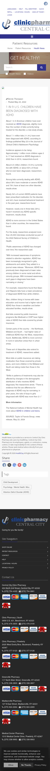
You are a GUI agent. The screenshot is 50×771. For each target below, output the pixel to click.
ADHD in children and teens (28, 410)
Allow (10, 765)
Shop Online (7, 547)
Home (10, 48)
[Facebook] (46, 3)
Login (9, 15)
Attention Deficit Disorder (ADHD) (16, 492)
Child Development (10, 482)
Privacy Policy (8, 567)
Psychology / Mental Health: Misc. (16, 487)
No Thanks (26, 765)
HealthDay (20, 453)
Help (21, 9)
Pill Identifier (31, 9)
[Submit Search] (41, 67)
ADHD (19, 124)
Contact (5, 555)
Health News (15, 73)
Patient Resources (23, 48)
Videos (30, 73)
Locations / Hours (22, 12)
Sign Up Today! (38, 12)
